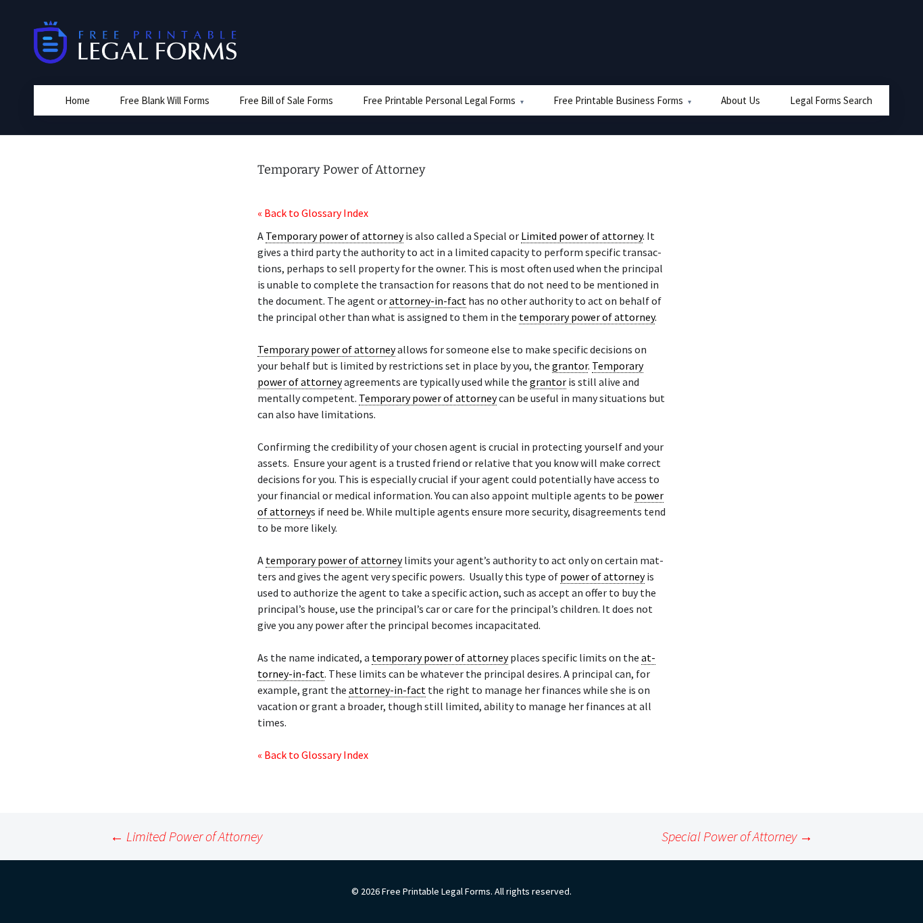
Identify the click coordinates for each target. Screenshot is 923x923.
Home (77, 100)
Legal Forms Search (831, 100)
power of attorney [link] (602, 576)
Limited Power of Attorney (186, 836)
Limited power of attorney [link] (582, 236)
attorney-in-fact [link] (427, 300)
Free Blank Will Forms (164, 100)
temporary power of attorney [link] (587, 317)
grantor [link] (570, 365)
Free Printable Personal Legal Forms (439, 100)
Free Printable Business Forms (618, 100)
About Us (740, 100)
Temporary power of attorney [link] (334, 236)
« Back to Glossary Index (312, 213)
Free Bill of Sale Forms (286, 100)
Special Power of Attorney (737, 836)
